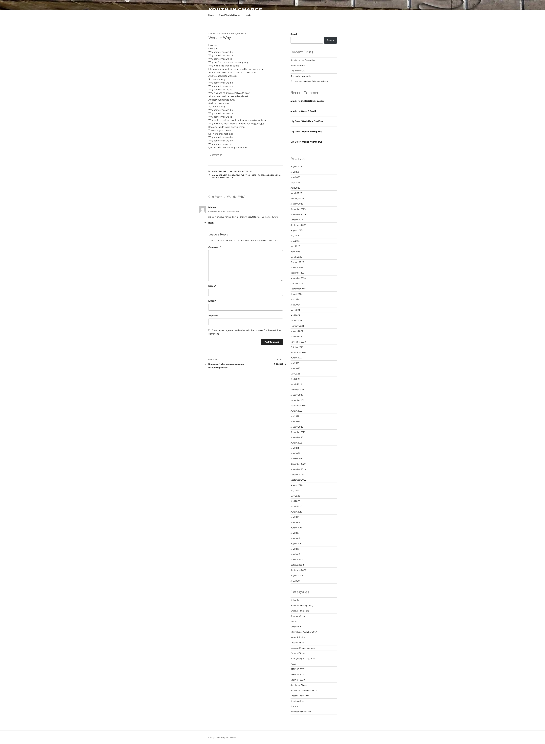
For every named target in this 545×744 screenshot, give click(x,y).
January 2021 (297, 458)
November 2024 (298, 278)
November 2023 (298, 342)
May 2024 (295, 310)
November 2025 (298, 214)
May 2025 (295, 246)
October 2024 (297, 283)
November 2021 (298, 437)
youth (229, 178)
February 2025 (297, 262)
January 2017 (297, 559)
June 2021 (295, 453)
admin (294, 101)
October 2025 (297, 219)
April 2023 (295, 379)
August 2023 (296, 357)
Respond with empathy (301, 76)
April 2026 (295, 188)
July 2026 (295, 172)
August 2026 (296, 166)
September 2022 (298, 405)
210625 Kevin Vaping (312, 101)
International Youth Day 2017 (304, 632)
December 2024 (298, 273)
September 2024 (298, 288)
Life (254, 175)
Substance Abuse (299, 685)
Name (212, 286)
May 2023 (295, 373)
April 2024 (295, 315)
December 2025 (298, 209)
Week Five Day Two (311, 131)
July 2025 (295, 235)
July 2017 (295, 549)
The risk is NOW (298, 70)
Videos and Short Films (301, 711)
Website (213, 315)
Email (212, 301)
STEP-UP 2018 (298, 674)
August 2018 (296, 527)
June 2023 (295, 368)
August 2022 (296, 411)
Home (211, 15)
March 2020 (296, 506)
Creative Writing (222, 171)
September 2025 (298, 225)
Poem (261, 175)
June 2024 (295, 304)
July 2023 (295, 363)
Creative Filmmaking (300, 611)
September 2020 (298, 480)
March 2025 (296, 257)
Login (248, 15)
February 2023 (297, 389)
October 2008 (297, 565)
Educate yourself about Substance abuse (309, 81)
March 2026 (296, 193)
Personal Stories (298, 653)
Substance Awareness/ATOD (304, 690)
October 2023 (297, 347)
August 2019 (296, 512)
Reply (211, 223)
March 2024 (296, 320)
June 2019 (295, 522)
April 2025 (295, 251)
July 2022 (295, 416)
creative (224, 175)
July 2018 (295, 533)
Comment (214, 247)
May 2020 (295, 496)
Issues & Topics (243, 171)
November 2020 (298, 469)
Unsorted (295, 706)
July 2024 (295, 299)
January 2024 (297, 331)
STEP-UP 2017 (297, 669)
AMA (214, 175)
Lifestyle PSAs (297, 642)
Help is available (298, 65)
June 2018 (295, 538)
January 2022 (297, 427)
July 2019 (295, 517)
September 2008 (298, 570)
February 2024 (297, 326)
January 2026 (297, 204)
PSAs (293, 664)
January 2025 (297, 267)
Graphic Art (296, 626)
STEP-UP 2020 (298, 680)
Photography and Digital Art (303, 658)
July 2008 (295, 581)
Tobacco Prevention (300, 695)
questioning (272, 175)
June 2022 (295, 421)
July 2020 (295, 490)
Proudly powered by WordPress (221, 737)
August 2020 (297, 485)
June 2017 (295, 554)
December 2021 (298, 432)
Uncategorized (297, 701)
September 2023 (298, 352)
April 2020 (295, 501)
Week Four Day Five (312, 121)
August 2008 (297, 575)
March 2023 (296, 384)
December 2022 (298, 400)
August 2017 (296, 543)
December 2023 (298, 336)
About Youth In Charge (229, 15)
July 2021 (295, 448)
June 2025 (295, 241)
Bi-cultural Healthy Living (302, 605)
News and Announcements (303, 648)
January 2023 (297, 395)
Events (294, 621)
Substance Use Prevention (303, 60)
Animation (295, 600)
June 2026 (295, 177)
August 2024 (296, 294)
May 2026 (295, 182)
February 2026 (297, 198)
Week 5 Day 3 (308, 111)
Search (294, 34)
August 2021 (296, 443)
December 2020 (298, 464)
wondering (218, 178)
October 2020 (297, 474)
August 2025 (296, 230)
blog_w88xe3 (238, 34)
